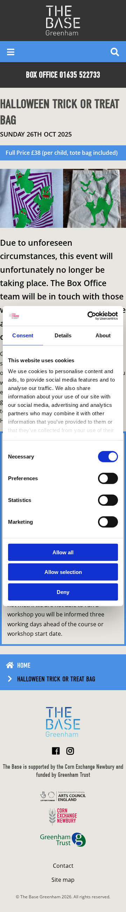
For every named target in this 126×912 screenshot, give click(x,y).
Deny (63, 592)
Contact (63, 866)
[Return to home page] (63, 722)
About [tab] (103, 335)
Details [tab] (63, 335)
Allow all (63, 552)
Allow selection (63, 572)
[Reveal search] (115, 51)
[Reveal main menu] (10, 51)
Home (23, 665)
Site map (63, 880)
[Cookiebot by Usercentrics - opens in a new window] (89, 315)
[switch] (108, 478)
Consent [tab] (22, 335)
